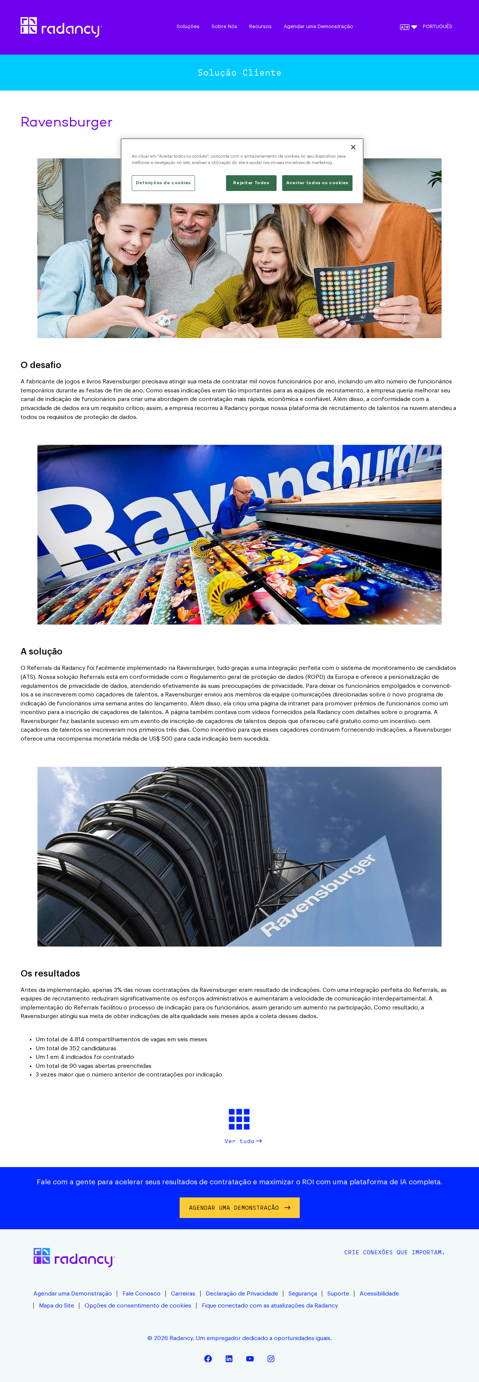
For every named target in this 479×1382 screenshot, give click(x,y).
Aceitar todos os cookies (317, 183)
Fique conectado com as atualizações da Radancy (270, 1306)
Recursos (260, 26)
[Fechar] (353, 147)
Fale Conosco (141, 1294)
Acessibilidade (379, 1294)
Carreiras (183, 1294)
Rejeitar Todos (251, 183)
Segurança (303, 1294)
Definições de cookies (163, 183)
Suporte (338, 1294)
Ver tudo (239, 1141)
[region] (242, 171)
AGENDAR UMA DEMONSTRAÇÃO (234, 1208)
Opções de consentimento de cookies (138, 1306)
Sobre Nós (224, 26)
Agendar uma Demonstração (318, 26)
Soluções (188, 26)
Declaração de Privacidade (242, 1294)
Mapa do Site (56, 1306)
